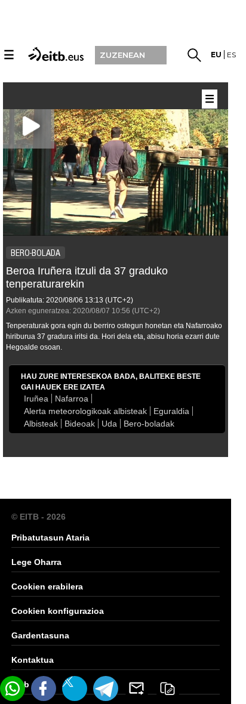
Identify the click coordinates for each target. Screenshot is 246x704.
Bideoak (79, 423)
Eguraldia (171, 411)
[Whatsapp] (12, 688)
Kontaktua (32, 660)
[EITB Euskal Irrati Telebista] (54, 53)
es (231, 54)
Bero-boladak (149, 423)
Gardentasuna (40, 635)
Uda (109, 423)
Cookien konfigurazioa (57, 611)
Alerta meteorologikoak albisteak (85, 411)
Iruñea (36, 398)
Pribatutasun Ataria (50, 537)
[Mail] (136, 688)
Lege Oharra (36, 562)
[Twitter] (74, 688)
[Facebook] (43, 688)
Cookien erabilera (47, 586)
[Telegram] (105, 688)
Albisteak (41, 423)
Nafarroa (71, 398)
